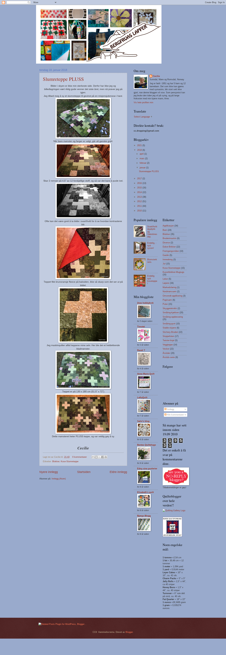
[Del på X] (99, 457)
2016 (139, 183)
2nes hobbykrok (145, 303)
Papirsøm (167, 300)
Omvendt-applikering (172, 296)
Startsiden (83, 472)
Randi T (141, 350)
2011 (139, 206)
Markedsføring (169, 287)
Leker (165, 279)
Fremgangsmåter (171, 251)
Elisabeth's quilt (145, 492)
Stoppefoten (168, 336)
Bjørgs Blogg (144, 516)
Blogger (129, 632)
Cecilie (156, 76)
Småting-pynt (169, 323)
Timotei (141, 326)
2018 (139, 150)
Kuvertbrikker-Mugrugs (173, 272)
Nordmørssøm (169, 291)
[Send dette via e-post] (93, 457)
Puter (165, 304)
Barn (165, 230)
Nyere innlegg (48, 472)
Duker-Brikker (169, 247)
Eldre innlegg (118, 472)
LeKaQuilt (142, 397)
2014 (139, 192)
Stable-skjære (169, 328)
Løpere (166, 283)
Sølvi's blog (143, 421)
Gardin (166, 255)
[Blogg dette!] (96, 457)
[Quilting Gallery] (174, 510)
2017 (139, 178)
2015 (139, 187)
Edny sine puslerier (147, 468)
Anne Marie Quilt (145, 374)
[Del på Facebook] (102, 457)
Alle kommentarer (175, 414)
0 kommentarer (79, 457)
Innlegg (170, 409)
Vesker (166, 349)
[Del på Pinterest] (105, 457)
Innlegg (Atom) (59, 478)
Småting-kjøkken (171, 312)
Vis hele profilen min (143, 102)
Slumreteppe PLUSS (63, 79)
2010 (139, 210)
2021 (139, 145)
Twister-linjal (168, 340)
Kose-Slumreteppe (69, 461)
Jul (164, 263)
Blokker (55, 461)
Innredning (168, 259)
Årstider (166, 353)
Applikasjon (168, 225)
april (142, 154)
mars (142, 158)
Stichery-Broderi (170, 332)
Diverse (166, 242)
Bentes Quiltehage (146, 445)
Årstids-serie (169, 357)
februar (143, 163)
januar (143, 167)
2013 (139, 197)
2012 (139, 201)
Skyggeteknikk (170, 308)
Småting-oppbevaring (173, 317)
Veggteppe (168, 344)
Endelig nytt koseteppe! (152, 280)
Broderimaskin (169, 238)
